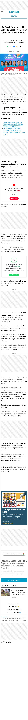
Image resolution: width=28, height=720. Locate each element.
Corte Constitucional (20, 616)
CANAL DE (13, 609)
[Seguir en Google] (17, 46)
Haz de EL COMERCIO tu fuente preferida (13, 554)
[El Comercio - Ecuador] (14, 12)
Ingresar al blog (7, 523)
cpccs (4, 618)
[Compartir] (20, 46)
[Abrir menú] (2, 12)
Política (14, 16)
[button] (12, 597)
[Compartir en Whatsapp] (8, 46)
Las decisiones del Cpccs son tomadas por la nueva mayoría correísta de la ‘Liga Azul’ (13, 124)
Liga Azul (21, 618)
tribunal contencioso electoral (17, 620)
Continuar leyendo (14, 580)
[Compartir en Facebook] (14, 46)
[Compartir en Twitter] (11, 46)
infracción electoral (12, 618)
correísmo (10, 616)
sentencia (4, 620)
